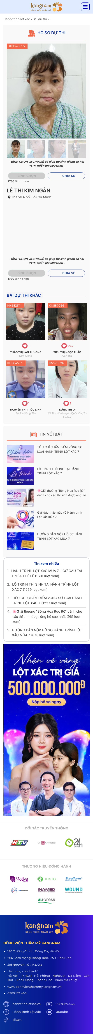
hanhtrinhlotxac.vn (26, 1004)
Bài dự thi (40, 19)
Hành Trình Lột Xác (26, 1011)
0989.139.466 (65, 1004)
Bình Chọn (26, 273)
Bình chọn (26, 176)
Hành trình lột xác (16, 19)
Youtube (62, 1011)
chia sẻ (68, 176)
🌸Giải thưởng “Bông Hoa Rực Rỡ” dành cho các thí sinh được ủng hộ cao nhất (61, 495)
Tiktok (16, 1019)
